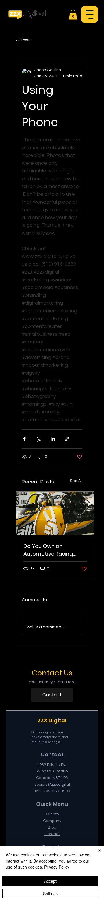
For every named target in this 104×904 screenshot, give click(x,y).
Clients (52, 814)
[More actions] (78, 73)
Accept (50, 881)
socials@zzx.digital (52, 784)
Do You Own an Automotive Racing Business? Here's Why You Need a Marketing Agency (51, 550)
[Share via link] (67, 439)
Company (52, 820)
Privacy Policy (56, 867)
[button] (89, 14)
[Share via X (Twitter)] (38, 439)
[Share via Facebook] (24, 439)
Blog (52, 827)
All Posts (23, 40)
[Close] (96, 854)
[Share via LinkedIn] (52, 439)
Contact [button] (52, 834)
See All (76, 481)
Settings (50, 894)
